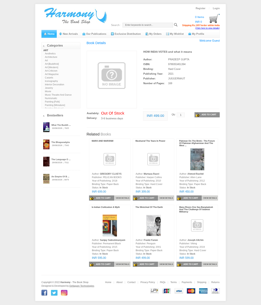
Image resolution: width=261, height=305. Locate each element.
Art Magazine (52, 74)
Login (216, 8)
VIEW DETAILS (122, 198)
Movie (48, 91)
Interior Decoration (54, 84)
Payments (187, 282)
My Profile (197, 33)
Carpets (49, 77)
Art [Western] (51, 67)
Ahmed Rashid (195, 174)
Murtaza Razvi (151, 174)
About (119, 282)
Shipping (201, 282)
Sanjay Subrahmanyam (112, 240)
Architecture (51, 57)
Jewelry (49, 88)
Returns (215, 282)
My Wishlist (176, 33)
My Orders (154, 33)
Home (50, 33)
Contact (131, 282)
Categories (55, 45)
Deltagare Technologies (81, 286)
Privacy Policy (147, 282)
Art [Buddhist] (52, 64)
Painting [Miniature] (55, 105)
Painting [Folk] (52, 101)
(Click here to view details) (207, 28)
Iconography (51, 81)
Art (46, 60)
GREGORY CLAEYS (111, 174)
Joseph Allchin (195, 240)
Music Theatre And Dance (58, 95)
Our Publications (95, 33)
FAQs (162, 282)
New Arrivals (70, 33)
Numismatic (51, 98)
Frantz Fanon (151, 240)
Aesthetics (50, 53)
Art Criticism (51, 70)
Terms (173, 282)
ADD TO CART (209, 114)
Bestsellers (55, 115)
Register (200, 8)
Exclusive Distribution (127, 33)
